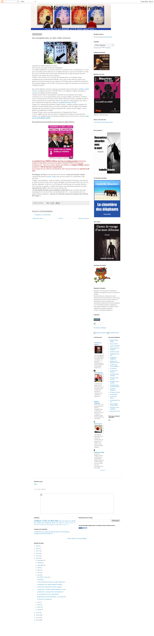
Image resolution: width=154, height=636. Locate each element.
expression (58, 524)
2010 (37, 620)
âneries (39, 522)
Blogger (84, 538)
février (39, 607)
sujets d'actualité (115, 346)
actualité (46, 522)
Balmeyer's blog (99, 452)
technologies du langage (114, 348)
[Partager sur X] (55, 203)
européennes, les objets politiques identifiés (49, 584)
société (51, 521)
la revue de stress (113, 397)
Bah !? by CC (98, 424)
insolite (60, 522)
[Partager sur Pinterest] (59, 203)
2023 (37, 548)
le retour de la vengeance (44, 599)
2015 (37, 556)
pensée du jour (69, 522)
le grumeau (113, 368)
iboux (39, 489)
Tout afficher (102, 470)
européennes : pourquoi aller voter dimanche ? (50, 592)
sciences (36, 524)
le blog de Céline (115, 392)
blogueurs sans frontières (114, 408)
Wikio (35, 484)
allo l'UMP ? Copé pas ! (43, 577)
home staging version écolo (114, 404)
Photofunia (66, 532)
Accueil (61, 218)
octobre (39, 563)
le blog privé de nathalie (114, 374)
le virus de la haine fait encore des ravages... (50, 587)
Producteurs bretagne (100, 328)
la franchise (40, 579)
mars (39, 604)
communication (50, 524)
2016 (37, 553)
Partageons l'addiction (113, 358)
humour (66, 521)
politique (38, 521)
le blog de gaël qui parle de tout (114, 385)
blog (60, 521)
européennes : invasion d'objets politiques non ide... (52, 589)
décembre (40, 560)
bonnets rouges (51, 176)
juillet (39, 570)
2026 (37, 546)
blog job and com (115, 411)
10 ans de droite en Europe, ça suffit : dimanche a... (51, 582)
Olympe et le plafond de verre (114, 361)
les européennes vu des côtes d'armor (48, 594)
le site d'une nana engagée (114, 365)
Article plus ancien (83, 218)
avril (38, 602)
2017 (37, 551)
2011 (37, 617)
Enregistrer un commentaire (43, 215)
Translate (107, 48)
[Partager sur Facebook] (57, 203)
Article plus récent (38, 218)
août (38, 567)
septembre (40, 565)
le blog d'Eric (113, 394)
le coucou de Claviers (113, 371)
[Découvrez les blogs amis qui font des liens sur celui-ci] (83, 528)
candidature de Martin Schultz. (67, 102)
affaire (42, 524)
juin (38, 572)
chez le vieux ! (114, 344)
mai (38, 575)
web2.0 (65, 524)
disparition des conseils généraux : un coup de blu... (52, 597)
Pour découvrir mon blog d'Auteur (103, 122)
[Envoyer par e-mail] (51, 203)
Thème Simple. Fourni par (74, 538)
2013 (37, 612)
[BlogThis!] (53, 203)
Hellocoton (43, 489)
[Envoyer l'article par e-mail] (47, 203)
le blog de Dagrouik (113, 389)
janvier (39, 609)
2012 (37, 615)
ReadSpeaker (108, 37)
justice (54, 522)
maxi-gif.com (49, 533)
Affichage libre (98, 373)
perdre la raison (114, 352)
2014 (37, 558)
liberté (73, 521)
